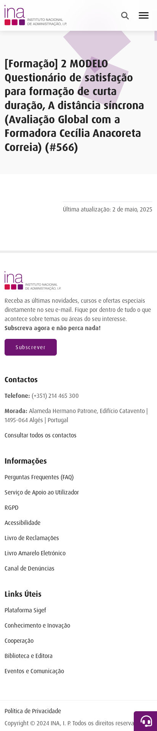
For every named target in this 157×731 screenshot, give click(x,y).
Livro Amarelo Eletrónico (35, 553)
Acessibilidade (22, 523)
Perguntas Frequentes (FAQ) (39, 477)
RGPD (12, 508)
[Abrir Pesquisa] (125, 15)
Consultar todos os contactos (41, 435)
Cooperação (19, 641)
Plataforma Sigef (25, 610)
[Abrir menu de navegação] (143, 15)
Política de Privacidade (33, 711)
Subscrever (31, 347)
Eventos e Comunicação (34, 671)
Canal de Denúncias (29, 568)
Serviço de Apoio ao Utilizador (42, 492)
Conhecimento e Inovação (37, 625)
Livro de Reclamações (32, 538)
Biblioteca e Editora (29, 656)
